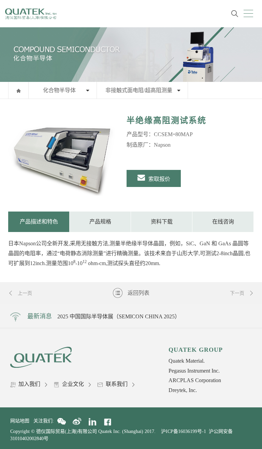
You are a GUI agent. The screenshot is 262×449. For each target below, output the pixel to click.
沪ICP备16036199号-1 (183, 431)
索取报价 (158, 179)
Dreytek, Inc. (183, 390)
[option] (62, 155)
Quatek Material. (187, 361)
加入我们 (29, 384)
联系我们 (116, 384)
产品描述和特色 (39, 221)
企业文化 (73, 384)
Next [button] (222, 316)
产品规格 (100, 221)
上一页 (24, 293)
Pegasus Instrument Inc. (194, 371)
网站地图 (21, 420)
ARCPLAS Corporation (195, 380)
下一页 (238, 293)
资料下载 (162, 221)
